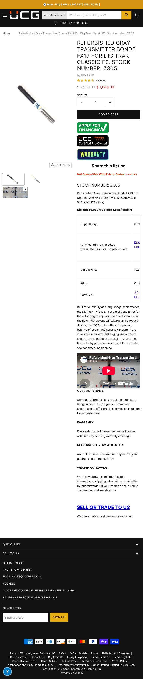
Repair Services (101, 657)
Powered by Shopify (71, 672)
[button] (7, 671)
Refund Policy (70, 660)
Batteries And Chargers (115, 653)
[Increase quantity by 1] (109, 102)
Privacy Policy (119, 660)
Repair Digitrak (122, 657)
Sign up (59, 617)
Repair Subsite (49, 660)
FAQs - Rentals (78, 653)
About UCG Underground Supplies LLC (32, 653)
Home (7, 33)
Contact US (37, 657)
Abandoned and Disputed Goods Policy (30, 664)
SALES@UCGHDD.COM (26, 576)
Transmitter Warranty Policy (73, 664)
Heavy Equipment (77, 657)
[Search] (126, 15)
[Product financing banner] (93, 132)
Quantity (82, 94)
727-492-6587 (79, 22)
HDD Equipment (17, 657)
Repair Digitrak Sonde (24, 660)
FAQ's (62, 653)
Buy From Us (55, 657)
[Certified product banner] (93, 145)
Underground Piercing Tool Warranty (114, 664)
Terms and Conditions (94, 660)
